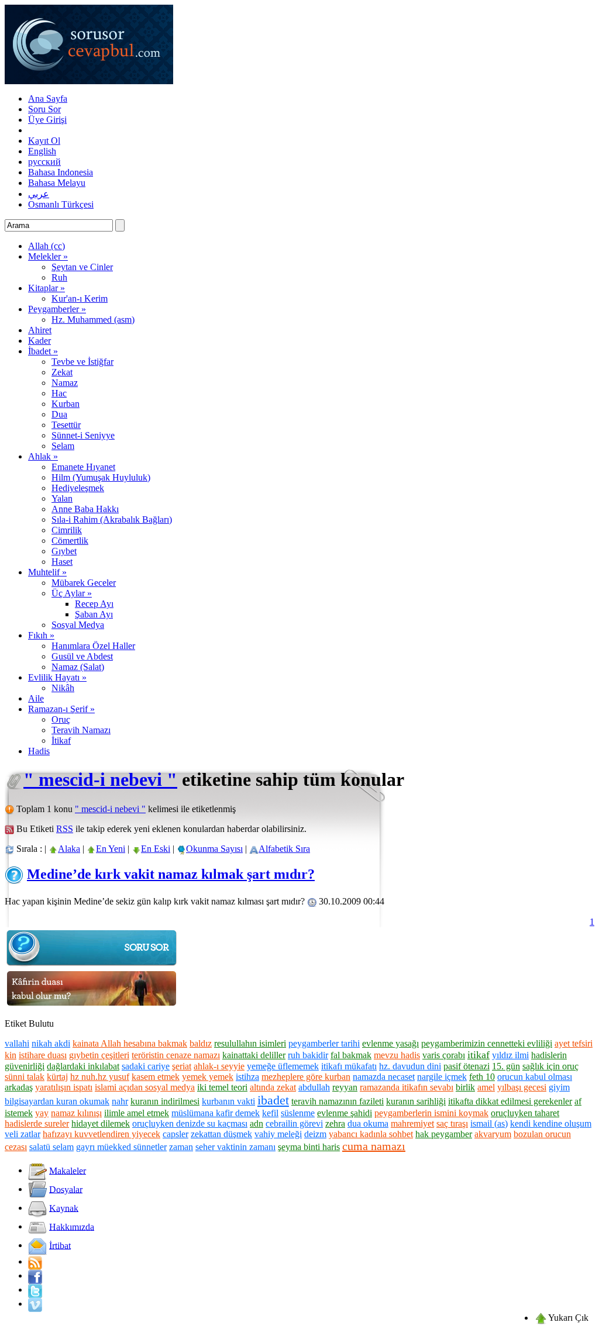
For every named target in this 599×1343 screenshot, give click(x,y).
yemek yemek (207, 1077)
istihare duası (43, 1055)
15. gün (506, 1066)
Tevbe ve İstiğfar (82, 362)
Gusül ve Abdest (82, 656)
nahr (120, 1101)
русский (44, 162)
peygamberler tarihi (324, 1043)
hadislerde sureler (37, 1123)
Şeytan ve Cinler (82, 267)
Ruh (59, 277)
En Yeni (110, 849)
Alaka (69, 849)
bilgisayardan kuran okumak (57, 1101)
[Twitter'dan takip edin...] (35, 1289)
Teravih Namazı (81, 730)
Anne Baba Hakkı (85, 509)
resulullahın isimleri (250, 1043)
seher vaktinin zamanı (235, 1147)
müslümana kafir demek (215, 1113)
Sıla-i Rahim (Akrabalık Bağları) (111, 519)
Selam (62, 446)
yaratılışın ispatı (63, 1087)
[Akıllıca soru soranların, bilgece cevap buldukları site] (89, 81)
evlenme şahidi (344, 1113)
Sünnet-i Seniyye (83, 435)
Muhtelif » (47, 572)
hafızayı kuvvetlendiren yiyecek (101, 1134)
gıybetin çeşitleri (99, 1055)
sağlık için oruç (550, 1066)
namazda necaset (384, 1077)
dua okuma (367, 1123)
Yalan (62, 498)
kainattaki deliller (253, 1055)
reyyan (344, 1087)
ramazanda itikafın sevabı (406, 1087)
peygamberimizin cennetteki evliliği (486, 1043)
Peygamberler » (57, 309)
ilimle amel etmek (136, 1113)
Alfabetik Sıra (284, 849)
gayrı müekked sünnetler (121, 1147)
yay (42, 1113)
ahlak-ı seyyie (219, 1066)
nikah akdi (51, 1043)
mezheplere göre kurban (305, 1077)
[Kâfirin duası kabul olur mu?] (92, 1006)
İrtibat (60, 1245)
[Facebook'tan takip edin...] (35, 1275)
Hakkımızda (71, 1226)
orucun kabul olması (534, 1077)
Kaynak (63, 1208)
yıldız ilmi (510, 1055)
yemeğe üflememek (283, 1066)
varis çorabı (443, 1055)
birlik (465, 1087)
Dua (59, 414)
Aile (36, 698)
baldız (201, 1043)
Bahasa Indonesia (60, 172)
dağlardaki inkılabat (83, 1066)
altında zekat (273, 1087)
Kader (39, 341)
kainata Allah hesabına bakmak (130, 1043)
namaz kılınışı (76, 1113)
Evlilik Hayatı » (57, 677)
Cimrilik (66, 530)
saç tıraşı (452, 1123)
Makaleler (67, 1170)
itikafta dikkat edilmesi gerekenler (510, 1101)
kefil (270, 1113)
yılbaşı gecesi (521, 1087)
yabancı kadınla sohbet (371, 1134)
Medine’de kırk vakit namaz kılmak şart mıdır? (171, 874)
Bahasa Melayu (56, 183)
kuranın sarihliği (416, 1101)
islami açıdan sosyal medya (145, 1087)
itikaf (478, 1055)
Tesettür (66, 425)
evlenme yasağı (390, 1043)
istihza (247, 1077)
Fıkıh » (41, 635)
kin (10, 1055)
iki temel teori (222, 1087)
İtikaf (61, 740)
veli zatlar (22, 1134)
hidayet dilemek (100, 1123)
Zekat (62, 372)
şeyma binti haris (309, 1147)
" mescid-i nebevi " (100, 779)
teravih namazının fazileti (337, 1101)
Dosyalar (65, 1189)
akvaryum (492, 1134)
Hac (59, 393)
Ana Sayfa (47, 98)
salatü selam (51, 1147)
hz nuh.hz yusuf (99, 1077)
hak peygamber (443, 1134)
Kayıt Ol (44, 141)
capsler (175, 1134)
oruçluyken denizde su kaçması (189, 1123)
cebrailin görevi (294, 1123)
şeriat (181, 1066)
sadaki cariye (146, 1066)
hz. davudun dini (410, 1066)
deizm (315, 1134)
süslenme (298, 1113)
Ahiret (39, 330)
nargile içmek (442, 1077)
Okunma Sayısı (214, 849)
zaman (181, 1147)
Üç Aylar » (71, 593)
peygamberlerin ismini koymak (431, 1113)
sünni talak (24, 1077)
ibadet (273, 1100)
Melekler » (48, 256)
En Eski (155, 849)
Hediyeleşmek (77, 488)
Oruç (60, 719)
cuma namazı (373, 1146)
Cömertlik (69, 541)
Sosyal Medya (77, 625)
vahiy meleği (278, 1134)
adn (256, 1123)
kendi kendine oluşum (550, 1123)
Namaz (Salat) (77, 667)
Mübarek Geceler (83, 583)
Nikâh (62, 688)
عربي (38, 194)
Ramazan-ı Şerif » (61, 709)
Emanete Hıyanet (83, 467)
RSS (64, 829)
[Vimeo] (35, 1304)
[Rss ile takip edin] (35, 1261)
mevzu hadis (397, 1055)
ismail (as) (489, 1123)
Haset (62, 562)
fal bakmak (351, 1055)
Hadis (39, 751)
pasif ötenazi (466, 1066)
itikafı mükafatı (349, 1066)
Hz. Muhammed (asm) (93, 319)
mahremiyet (412, 1123)
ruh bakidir (308, 1055)
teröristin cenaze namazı (176, 1055)
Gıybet (64, 551)
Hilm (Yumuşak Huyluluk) (100, 477)
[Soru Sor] (92, 965)
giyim (559, 1087)
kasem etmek (156, 1077)
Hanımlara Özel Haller (93, 646)
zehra (335, 1123)
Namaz (64, 383)
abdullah (314, 1087)
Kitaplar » (46, 288)
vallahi (17, 1043)
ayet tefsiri (574, 1043)
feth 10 (482, 1077)
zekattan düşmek (221, 1134)
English (42, 151)
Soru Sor (44, 109)
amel (486, 1087)
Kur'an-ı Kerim (79, 298)
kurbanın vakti (228, 1101)
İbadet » (43, 351)
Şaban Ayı (94, 614)
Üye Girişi (47, 120)
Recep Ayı (94, 604)
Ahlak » (43, 456)
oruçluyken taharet (525, 1113)
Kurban (65, 404)
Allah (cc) (46, 246)
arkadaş (19, 1087)
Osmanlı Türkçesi (61, 204)
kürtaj (57, 1077)
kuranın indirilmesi (164, 1101)
